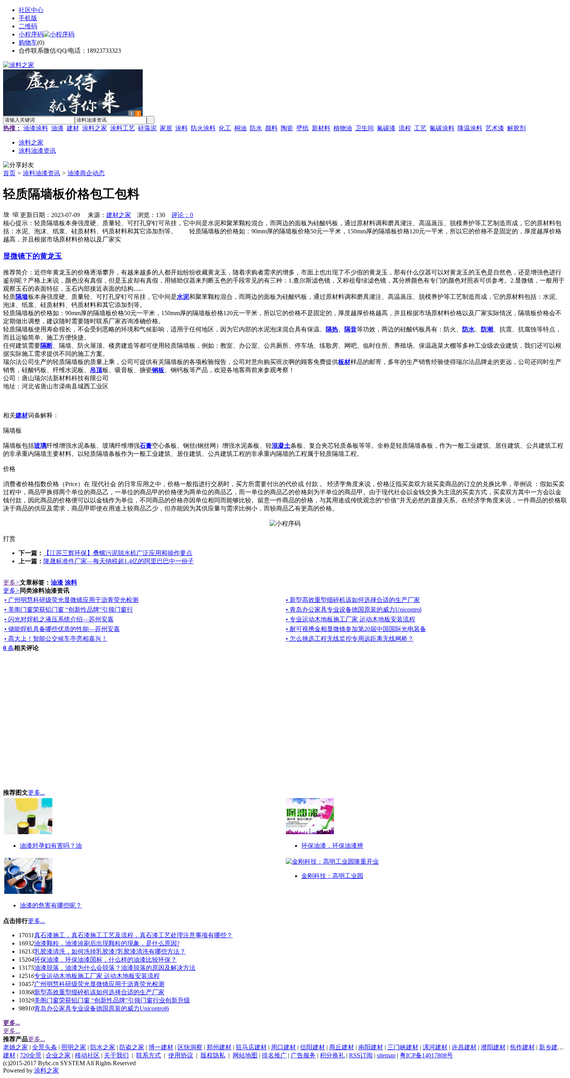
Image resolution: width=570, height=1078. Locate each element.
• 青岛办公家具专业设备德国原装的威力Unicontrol (353, 609)
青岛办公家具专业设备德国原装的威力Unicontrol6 (101, 1008)
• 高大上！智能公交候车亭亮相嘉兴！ (55, 638)
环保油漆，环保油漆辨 (332, 845)
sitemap (386, 1055)
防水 (256, 128)
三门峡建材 (402, 1047)
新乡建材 (551, 1047)
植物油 (342, 128)
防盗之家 (131, 1047)
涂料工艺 (122, 128)
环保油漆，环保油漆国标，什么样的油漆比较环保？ (105, 959)
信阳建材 (312, 1047)
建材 (73, 128)
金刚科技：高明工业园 (332, 876)
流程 (405, 128)
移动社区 (87, 1055)
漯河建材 (435, 1047)
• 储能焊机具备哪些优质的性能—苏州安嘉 (62, 629)
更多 (11, 582)
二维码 (28, 26)
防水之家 (102, 1047)
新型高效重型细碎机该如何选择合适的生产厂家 (99, 992)
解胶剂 (516, 128)
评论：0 (182, 215)
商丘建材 (341, 1047)
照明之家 (73, 1047)
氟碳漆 (386, 128)
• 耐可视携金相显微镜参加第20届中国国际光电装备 (356, 629)
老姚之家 (15, 1047)
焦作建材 (522, 1047)
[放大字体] (6, 214)
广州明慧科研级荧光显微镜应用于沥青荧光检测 (99, 984)
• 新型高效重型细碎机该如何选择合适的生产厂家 (353, 600)
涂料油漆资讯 (41, 173)
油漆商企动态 (86, 173)
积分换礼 (332, 1055)
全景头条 (44, 1047)
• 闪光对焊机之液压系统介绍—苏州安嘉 (59, 619)
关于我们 (116, 1055)
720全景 (30, 1055)
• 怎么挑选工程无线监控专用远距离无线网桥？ (350, 638)
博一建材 (161, 1047)
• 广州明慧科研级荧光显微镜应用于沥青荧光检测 (71, 600)
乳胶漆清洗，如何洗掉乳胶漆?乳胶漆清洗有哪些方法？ (110, 951)
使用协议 (180, 1055)
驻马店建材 (251, 1047)
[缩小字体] (15, 214)
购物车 (28, 42)
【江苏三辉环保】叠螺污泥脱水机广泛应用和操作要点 (117, 553)
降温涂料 (470, 128)
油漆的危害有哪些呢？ (51, 905)
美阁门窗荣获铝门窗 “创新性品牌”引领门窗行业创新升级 (112, 1000)
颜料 (271, 128)
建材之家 (118, 215)
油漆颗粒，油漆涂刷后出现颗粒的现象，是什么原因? (107, 943)
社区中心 (31, 10)
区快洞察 (190, 1047)
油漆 (57, 128)
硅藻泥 (147, 128)
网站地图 (245, 1055)
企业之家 (58, 1055)
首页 (9, 173)
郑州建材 (219, 1047)
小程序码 (31, 34)
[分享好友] (18, 165)
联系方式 (148, 1055)
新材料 (321, 128)
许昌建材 (464, 1047)
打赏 (9, 538)
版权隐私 (212, 1055)
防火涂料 (203, 128)
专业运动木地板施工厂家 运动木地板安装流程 (97, 976)
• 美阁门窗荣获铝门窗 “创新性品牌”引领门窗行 (68, 609)
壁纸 (302, 128)
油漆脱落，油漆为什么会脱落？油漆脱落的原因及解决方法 (114, 967)
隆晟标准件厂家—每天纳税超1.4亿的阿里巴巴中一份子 (118, 561)
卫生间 (364, 128)
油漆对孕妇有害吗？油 (51, 845)
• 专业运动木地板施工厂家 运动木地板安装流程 (350, 619)
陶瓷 (287, 128)
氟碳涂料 (442, 128)
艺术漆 (494, 128)
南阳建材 (370, 1047)
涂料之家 (94, 128)
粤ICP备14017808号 (426, 1055)
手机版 (28, 18)
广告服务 (303, 1055)
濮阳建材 (493, 1047)
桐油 (240, 128)
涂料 (181, 128)
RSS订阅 (361, 1055)
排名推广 (274, 1055)
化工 (225, 128)
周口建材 (283, 1047)
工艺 (420, 128)
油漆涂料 (35, 128)
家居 (166, 128)
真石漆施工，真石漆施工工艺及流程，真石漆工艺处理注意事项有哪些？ (133, 935)
